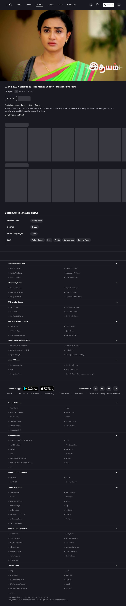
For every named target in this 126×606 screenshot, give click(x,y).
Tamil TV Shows (15, 277)
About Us (21, 394)
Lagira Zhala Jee (15, 355)
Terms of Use (64, 394)
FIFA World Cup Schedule (18, 588)
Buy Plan (109, 5)
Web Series (72, 5)
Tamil (23, 105)
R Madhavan (14, 534)
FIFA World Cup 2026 (17, 580)
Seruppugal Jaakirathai (17, 514)
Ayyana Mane (14, 492)
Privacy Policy (49, 394)
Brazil (68, 584)
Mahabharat (14, 408)
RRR (67, 463)
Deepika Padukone (16, 543)
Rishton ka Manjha (16, 365)
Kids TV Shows (70, 426)
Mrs (11, 467)
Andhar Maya (14, 510)
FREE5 (60, 5)
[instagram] (102, 388)
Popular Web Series (15, 487)
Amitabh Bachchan (72, 547)
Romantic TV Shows (16, 292)
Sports (28, 5)
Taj (67, 506)
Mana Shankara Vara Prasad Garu (21, 463)
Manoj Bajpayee (15, 551)
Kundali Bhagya (15, 426)
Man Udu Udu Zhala (72, 346)
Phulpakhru (69, 350)
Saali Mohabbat (15, 445)
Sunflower (69, 510)
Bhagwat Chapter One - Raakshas (21, 440)
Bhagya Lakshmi (15, 374)
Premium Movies (14, 435)
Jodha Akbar (14, 326)
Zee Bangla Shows (72, 316)
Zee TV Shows (14, 307)
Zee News (13, 477)
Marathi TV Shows (16, 273)
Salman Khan (14, 547)
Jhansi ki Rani (14, 417)
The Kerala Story (71, 445)
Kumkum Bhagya (15, 421)
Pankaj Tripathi (15, 556)
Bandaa (68, 458)
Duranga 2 (69, 497)
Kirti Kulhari (70, 543)
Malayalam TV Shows (73, 273)
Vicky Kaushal (14, 560)
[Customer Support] (97, 5)
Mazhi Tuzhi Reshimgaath (18, 346)
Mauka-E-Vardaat (72, 369)
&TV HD (68, 477)
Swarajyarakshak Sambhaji (75, 355)
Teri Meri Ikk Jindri (72, 335)
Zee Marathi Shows (16, 316)
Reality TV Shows (71, 292)
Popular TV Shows (14, 403)
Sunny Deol (69, 534)
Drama (37, 105)
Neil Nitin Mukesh (72, 538)
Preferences (79, 394)
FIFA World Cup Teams (17, 584)
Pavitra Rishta (70, 326)
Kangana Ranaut (71, 551)
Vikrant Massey (15, 538)
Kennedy (13, 449)
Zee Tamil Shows (71, 312)
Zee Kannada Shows (72, 307)
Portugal (68, 588)
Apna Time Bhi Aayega (17, 335)
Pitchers (68, 519)
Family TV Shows (15, 297)
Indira (68, 417)
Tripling (68, 514)
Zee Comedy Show (72, 365)
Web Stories (14, 575)
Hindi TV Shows (15, 269)
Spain (68, 571)
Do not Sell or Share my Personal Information (104, 394)
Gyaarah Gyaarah (16, 501)
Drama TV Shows (15, 288)
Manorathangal (15, 506)
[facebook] (95, 388)
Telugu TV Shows (71, 269)
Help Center (35, 394)
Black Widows (70, 492)
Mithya (68, 501)
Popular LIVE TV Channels (17, 472)
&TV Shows (13, 312)
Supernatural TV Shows (74, 297)
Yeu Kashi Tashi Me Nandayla (20, 350)
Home (19, 5)
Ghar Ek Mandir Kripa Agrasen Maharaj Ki (80, 374)
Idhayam (9, 91)
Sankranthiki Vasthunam (18, 458)
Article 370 (69, 449)
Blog (11, 571)
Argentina (69, 575)
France (12, 593)
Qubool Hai (69, 331)
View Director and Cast (14, 115)
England (68, 580)
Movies (51, 5)
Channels (9, 394)
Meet (11, 369)
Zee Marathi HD (71, 482)
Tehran (12, 454)
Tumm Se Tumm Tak (16, 412)
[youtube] (115, 388)
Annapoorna (70, 412)
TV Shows (39, 5)
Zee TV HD (13, 482)
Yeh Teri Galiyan (15, 331)
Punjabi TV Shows (72, 277)
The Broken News (16, 523)
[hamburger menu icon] (119, 5)
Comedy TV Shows (72, 288)
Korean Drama (71, 421)
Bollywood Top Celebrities (17, 528)
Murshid (12, 497)
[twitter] (108, 388)
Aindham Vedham (16, 519)
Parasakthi (69, 454)
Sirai (67, 440)
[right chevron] (7, 144)
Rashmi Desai (70, 556)
